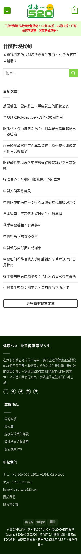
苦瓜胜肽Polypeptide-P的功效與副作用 (33, 117)
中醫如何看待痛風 (17, 191)
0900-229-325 (22, 482)
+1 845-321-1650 (52, 474)
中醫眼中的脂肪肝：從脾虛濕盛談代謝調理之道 (39, 202)
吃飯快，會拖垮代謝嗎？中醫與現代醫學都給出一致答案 (39, 131)
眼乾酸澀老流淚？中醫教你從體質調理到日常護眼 (39, 165)
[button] (7, 10)
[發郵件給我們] (28, 391)
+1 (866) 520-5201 (25, 474)
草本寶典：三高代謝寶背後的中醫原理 (32, 214)
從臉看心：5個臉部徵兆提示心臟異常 (31, 179)
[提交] (73, 73)
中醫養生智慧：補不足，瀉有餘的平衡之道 (36, 287)
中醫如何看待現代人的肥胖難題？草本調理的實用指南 (39, 262)
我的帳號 (10, 419)
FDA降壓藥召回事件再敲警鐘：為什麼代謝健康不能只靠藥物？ (39, 148)
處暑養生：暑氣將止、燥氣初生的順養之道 (36, 106)
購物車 (8, 427)
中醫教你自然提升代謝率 (22, 248)
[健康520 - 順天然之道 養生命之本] (41, 10)
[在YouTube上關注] (35, 391)
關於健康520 (13, 449)
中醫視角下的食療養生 (20, 236)
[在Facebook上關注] (5, 391)
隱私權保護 (10, 504)
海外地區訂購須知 (16, 441)
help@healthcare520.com (20, 489)
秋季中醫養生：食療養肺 (22, 225)
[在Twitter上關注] (20, 391)
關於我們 (9, 497)
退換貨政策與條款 (16, 434)
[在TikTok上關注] (13, 391)
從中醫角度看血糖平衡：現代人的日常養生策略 (39, 276)
